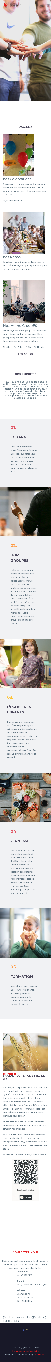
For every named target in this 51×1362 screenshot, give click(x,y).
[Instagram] (27, 1330)
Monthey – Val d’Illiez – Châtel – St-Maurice (24, 347)
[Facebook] (24, 1330)
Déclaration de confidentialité (25, 1351)
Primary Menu (45, 5)
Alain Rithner (40, 1354)
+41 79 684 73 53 (24, 1275)
